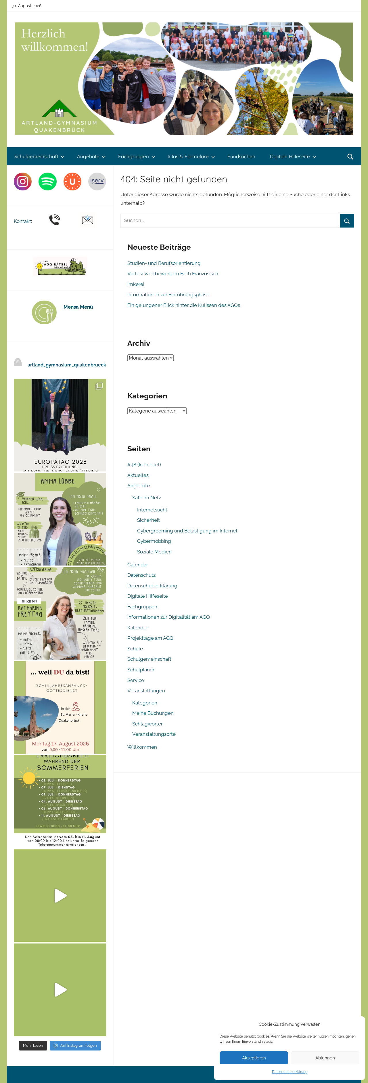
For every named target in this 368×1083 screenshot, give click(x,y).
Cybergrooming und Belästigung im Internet (187, 531)
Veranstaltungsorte (154, 734)
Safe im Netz (146, 498)
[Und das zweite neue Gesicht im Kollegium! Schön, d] (60, 519)
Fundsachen (241, 156)
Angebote (88, 156)
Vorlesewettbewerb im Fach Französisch (172, 273)
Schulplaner (140, 670)
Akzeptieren (254, 1058)
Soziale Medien (154, 552)
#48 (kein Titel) (144, 464)
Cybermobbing (154, 541)
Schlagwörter (147, 724)
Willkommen (142, 747)
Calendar (137, 565)
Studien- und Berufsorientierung (164, 263)
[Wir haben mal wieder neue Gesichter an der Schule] (60, 613)
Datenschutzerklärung (289, 1072)
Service (135, 680)
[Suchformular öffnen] (350, 156)
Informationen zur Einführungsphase (168, 294)
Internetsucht (152, 510)
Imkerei (135, 284)
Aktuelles (138, 475)
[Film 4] (60, 989)
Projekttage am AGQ (150, 638)
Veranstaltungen (146, 691)
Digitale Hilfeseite (290, 156)
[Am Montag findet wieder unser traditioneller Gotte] (60, 707)
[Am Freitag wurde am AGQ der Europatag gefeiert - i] (60, 425)
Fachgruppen (133, 156)
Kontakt (22, 221)
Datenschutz (141, 575)
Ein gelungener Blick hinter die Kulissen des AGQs (183, 305)
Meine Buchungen (153, 713)
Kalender (137, 628)
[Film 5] (60, 895)
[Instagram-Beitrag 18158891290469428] (60, 801)
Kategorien (144, 703)
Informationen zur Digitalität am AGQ (168, 617)
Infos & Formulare (188, 156)
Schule (135, 649)
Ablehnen (325, 1058)
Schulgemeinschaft (36, 156)
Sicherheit (148, 520)
